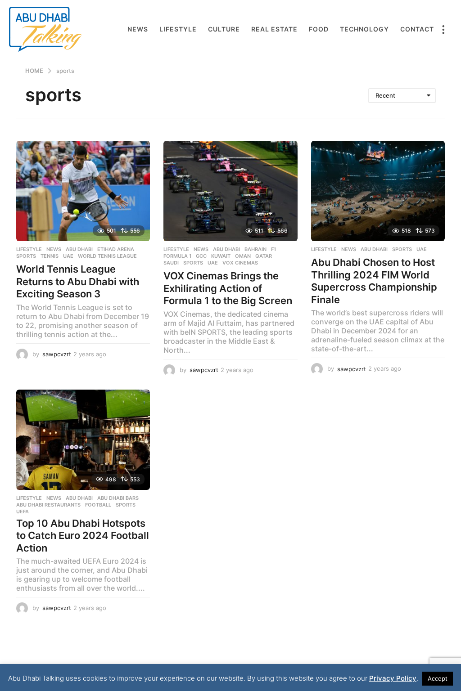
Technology (364, 29)
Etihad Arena (115, 249)
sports (26, 256)
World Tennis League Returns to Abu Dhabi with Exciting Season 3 (77, 281)
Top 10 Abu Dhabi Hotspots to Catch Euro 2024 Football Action (82, 535)
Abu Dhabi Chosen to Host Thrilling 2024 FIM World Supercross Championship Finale (374, 280)
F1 (273, 249)
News (137, 29)
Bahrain (255, 249)
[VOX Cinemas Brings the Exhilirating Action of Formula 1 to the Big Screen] (230, 191)
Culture (224, 29)
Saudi (171, 262)
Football (98, 504)
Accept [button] (437, 678)
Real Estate (274, 29)
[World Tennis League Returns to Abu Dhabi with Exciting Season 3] (83, 191)
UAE (68, 256)
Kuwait (220, 256)
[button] (443, 29)
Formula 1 (177, 256)
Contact (417, 29)
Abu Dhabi (79, 249)
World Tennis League (107, 256)
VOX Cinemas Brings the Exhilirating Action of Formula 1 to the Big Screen (227, 288)
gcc (201, 256)
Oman (243, 256)
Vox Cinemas (240, 262)
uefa (22, 511)
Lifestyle (178, 29)
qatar (263, 256)
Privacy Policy (392, 678)
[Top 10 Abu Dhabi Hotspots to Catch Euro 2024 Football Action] (83, 440)
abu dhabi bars (118, 498)
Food (319, 29)
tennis (50, 256)
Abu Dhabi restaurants (48, 504)
